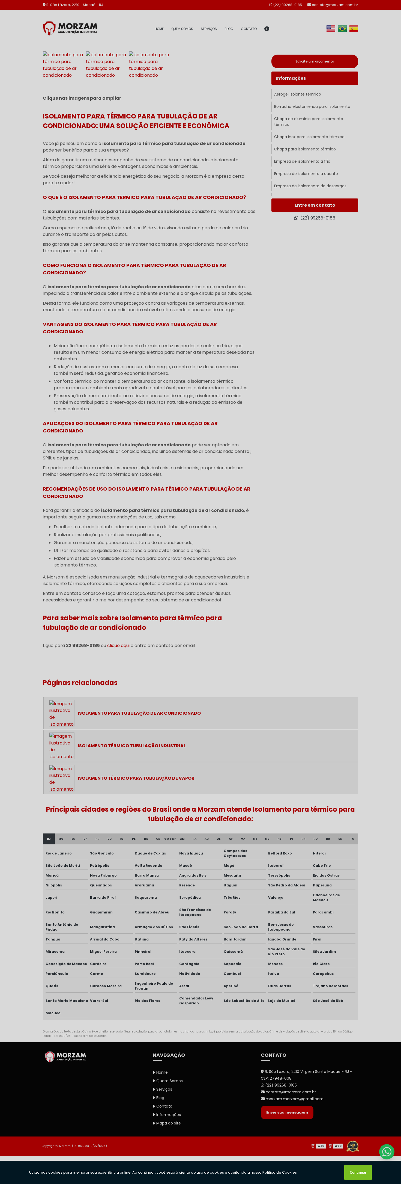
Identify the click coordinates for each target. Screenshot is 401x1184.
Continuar (358, 1172)
